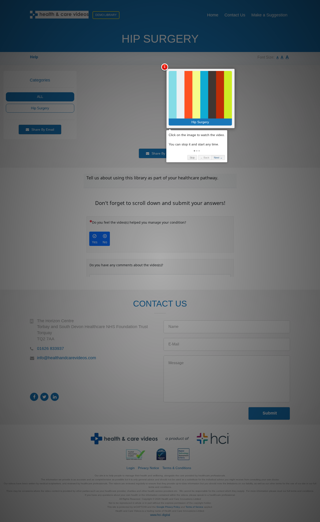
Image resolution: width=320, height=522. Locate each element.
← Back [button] (204, 157)
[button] (194, 151)
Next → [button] (218, 157)
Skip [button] (192, 157)
